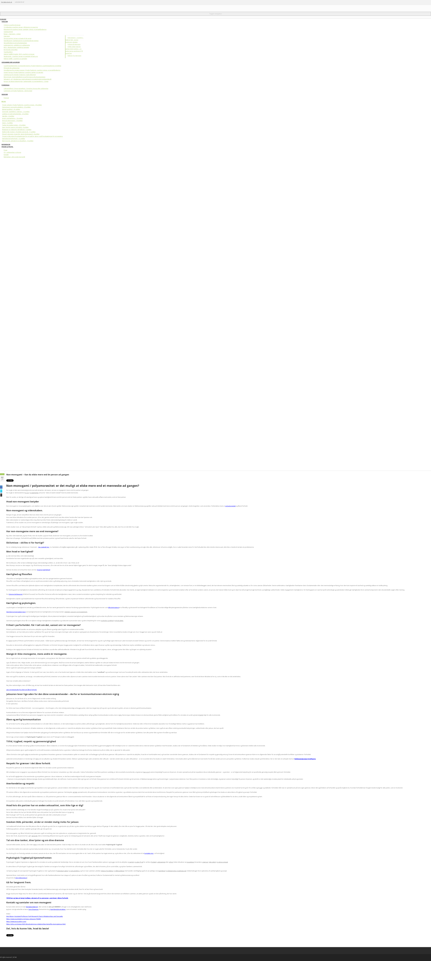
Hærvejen (7, 36)
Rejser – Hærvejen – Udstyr (12, 34)
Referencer (6, 144)
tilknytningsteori (113, 607)
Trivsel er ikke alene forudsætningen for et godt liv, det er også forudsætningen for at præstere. (32, 136)
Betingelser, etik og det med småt (14, 157)
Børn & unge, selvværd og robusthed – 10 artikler (17, 141)
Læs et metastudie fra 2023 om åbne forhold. (21, 690)
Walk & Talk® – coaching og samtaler (15, 59)
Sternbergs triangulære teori (16, 612)
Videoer (5, 94)
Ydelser (5, 22)
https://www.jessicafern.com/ (16, 921)
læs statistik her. (43, 547)
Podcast (6, 98)
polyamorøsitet (230, 506)
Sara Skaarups (33, 909)
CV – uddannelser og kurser (12, 152)
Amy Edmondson (21, 878)
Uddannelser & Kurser (11, 62)
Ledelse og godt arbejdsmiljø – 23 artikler (15, 114)
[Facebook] (27, 2)
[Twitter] (29, 2)
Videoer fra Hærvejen (74, 56)
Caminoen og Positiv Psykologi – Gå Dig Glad (18, 91)
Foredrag (5, 85)
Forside (3, 19)
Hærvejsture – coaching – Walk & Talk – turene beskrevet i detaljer (74, 40)
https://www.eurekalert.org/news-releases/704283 (23, 919)
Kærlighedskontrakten (58, 909)
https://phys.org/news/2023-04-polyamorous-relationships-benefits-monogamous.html (36, 924)
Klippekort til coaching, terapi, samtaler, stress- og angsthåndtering (25, 29)
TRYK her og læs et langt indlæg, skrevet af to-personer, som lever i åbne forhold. (37, 898)
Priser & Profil (7, 147)
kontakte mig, (149, 853)
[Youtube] (33, 2)
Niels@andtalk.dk (6, 2)
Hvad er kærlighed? (43, 570)
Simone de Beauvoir (16, 594)
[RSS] (35, 2)
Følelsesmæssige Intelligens (305, 759)
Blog (4, 101)
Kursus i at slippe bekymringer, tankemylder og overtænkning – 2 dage (26, 81)
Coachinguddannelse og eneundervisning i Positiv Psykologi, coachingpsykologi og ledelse (32, 66)
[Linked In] (31, 2)
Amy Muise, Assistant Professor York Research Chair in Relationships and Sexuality (34, 916)
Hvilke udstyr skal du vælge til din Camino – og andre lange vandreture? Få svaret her (74, 50)
